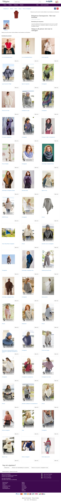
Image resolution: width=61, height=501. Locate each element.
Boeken (21, 5)
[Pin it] (57, 8)
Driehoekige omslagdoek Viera (27, 270)
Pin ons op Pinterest (47, 477)
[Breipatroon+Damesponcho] (54, 8)
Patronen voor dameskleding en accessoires (20, 467)
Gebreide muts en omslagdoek (47, 243)
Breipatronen (6, 467)
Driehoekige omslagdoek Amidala (8, 190)
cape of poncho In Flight (6, 83)
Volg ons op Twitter (47, 476)
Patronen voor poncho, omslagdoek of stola (40, 467)
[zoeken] (40, 2)
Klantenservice (5, 482)
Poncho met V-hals (5, 110)
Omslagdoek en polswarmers (27, 377)
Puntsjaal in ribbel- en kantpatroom (48, 137)
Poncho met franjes (45, 350)
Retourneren (5, 483)
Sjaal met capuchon (25, 83)
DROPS (23, 483)
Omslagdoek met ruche (46, 377)
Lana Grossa (24, 487)
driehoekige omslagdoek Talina (8, 297)
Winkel (10, 5)
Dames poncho (45, 297)
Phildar (23, 489)
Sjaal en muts (44, 190)
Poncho (43, 217)
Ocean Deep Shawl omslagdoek (8, 243)
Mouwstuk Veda (25, 190)
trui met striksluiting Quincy (7, 57)
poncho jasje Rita (45, 57)
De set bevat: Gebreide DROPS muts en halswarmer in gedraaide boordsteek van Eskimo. (10, 351)
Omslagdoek (44, 83)
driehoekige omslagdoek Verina (48, 163)
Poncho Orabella (5, 163)
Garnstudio (24, 486)
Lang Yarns (24, 488)
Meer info (16, 61)
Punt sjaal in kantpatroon (6, 137)
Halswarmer (24, 323)
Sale (37, 5)
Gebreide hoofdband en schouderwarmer (30, 403)
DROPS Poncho (5, 217)
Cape (23, 430)
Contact (4, 484)
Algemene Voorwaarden (26, 498)
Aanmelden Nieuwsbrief (6, 478)
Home (5, 5)
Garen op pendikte (45, 5)
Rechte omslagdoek (25, 456)
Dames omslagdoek (6, 430)
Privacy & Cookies (35, 498)
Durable (23, 484)
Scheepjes (24, 490)
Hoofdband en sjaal (25, 110)
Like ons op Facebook (48, 474)
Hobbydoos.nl (6, 8)
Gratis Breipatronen (6, 488)
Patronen (16, 5)
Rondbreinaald (5, 487)
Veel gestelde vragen (6, 486)
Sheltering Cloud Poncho (46, 270)
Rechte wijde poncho (46, 456)
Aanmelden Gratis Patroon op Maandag (9, 479)
